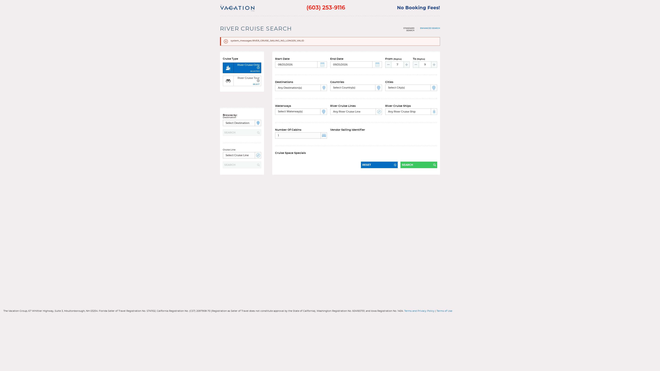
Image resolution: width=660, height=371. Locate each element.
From (393, 59)
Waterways (283, 106)
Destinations (284, 82)
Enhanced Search (430, 28)
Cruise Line (229, 150)
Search (407, 165)
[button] (322, 64)
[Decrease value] (388, 65)
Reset (366, 165)
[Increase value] (406, 65)
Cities (389, 82)
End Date (336, 59)
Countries (337, 82)
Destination (229, 117)
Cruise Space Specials (290, 153)
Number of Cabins (288, 129)
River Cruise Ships (398, 106)
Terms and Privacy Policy (419, 311)
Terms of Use (444, 311)
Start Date (282, 59)
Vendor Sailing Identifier (347, 129)
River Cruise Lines (343, 106)
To (419, 59)
